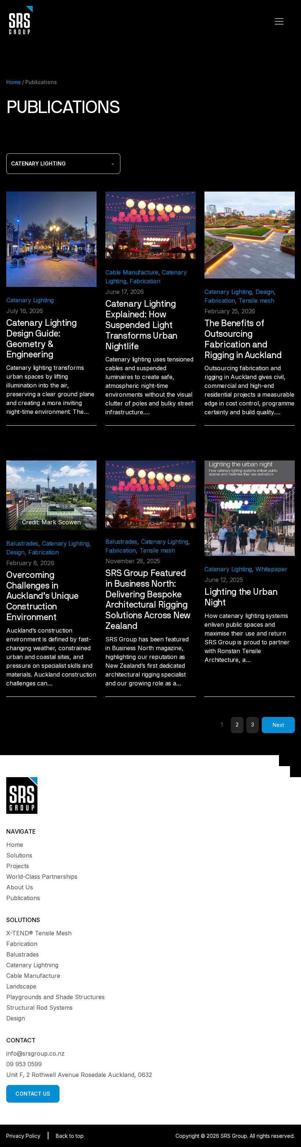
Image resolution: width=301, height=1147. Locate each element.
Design (264, 291)
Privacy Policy (23, 1136)
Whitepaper (271, 569)
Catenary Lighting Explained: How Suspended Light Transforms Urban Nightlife (141, 325)
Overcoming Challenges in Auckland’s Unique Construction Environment (42, 596)
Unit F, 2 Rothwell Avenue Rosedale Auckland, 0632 (79, 1074)
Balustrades (22, 543)
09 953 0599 (24, 1064)
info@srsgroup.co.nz (35, 1053)
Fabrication (145, 281)
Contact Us (32, 1093)
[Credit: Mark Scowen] (51, 494)
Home (13, 82)
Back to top (70, 1136)
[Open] (279, 21)
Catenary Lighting (30, 300)
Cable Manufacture (131, 272)
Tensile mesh (256, 300)
